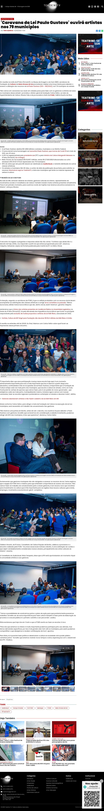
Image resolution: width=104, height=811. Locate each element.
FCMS (52, 95)
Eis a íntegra (19, 157)
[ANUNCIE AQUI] (90, 44)
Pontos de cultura (32, 788)
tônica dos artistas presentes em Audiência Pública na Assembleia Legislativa (42, 309)
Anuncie (87, 779)
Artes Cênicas (31, 790)
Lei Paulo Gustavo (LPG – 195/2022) (39, 86)
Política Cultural (51, 779)
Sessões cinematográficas (54, 783)
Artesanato (30, 783)
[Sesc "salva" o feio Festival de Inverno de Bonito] (12, 729)
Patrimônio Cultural (33, 792)
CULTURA (30, 708)
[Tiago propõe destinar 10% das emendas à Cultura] (38, 729)
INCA (27, 762)
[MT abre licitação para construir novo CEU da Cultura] (12, 752)
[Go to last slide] (4, 665)
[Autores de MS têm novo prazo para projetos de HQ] (64, 729)
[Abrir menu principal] (2, 6)
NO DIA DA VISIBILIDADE (87, 84)
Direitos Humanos (51, 788)
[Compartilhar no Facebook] (97, 31)
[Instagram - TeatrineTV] (95, 7)
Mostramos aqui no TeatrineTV (20, 170)
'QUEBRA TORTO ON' (57, 739)
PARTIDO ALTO (85, 78)
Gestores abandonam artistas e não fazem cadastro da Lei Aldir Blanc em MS (30, 399)
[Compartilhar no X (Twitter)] (100, 31)
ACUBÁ (54, 762)
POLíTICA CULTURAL (7, 19)
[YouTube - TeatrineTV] (92, 7)
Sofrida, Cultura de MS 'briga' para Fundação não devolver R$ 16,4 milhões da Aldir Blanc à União (37, 318)
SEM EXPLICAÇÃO (86, 67)
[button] (6, 689)
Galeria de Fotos (71, 781)
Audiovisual (47, 164)
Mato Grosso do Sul (25, 84)
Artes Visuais (31, 781)
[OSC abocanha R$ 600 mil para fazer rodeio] (38, 752)
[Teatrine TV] (52, 6)
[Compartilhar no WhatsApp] (102, 31)
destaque (40, 708)
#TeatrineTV (6, 712)
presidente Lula (29, 155)
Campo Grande (18, 708)
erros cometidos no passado (55, 303)
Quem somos (89, 781)
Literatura (30, 779)
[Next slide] (73, 665)
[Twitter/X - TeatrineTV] (89, 7)
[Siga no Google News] (38, 699)
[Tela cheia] (72, 648)
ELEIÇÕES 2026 (30, 739)
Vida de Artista (50, 785)
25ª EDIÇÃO (3, 739)
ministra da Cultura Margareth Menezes (58, 155)
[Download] (63, 648)
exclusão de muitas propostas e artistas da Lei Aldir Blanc (35, 314)
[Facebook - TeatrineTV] (98, 7)
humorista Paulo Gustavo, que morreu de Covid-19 (48, 151)
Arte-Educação (51, 790)
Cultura (13, 84)
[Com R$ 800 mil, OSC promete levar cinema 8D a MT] (64, 752)
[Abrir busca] (102, 6)
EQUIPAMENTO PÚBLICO (6, 762)
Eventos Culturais (51, 781)
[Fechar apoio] (101, 781)
